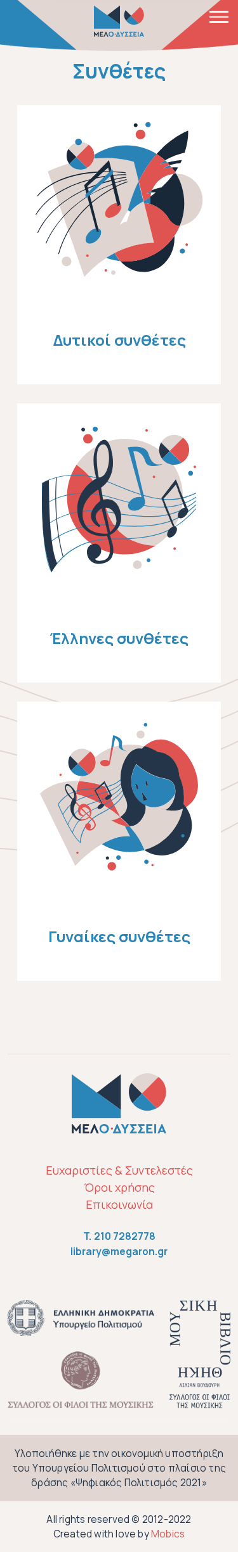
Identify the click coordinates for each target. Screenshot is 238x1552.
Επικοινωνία (119, 1204)
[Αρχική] (119, 21)
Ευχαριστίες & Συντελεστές (119, 1170)
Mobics (168, 1534)
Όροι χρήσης (119, 1187)
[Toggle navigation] (218, 15)
